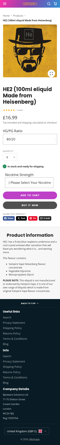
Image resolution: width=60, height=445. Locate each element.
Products (18, 15)
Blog (5, 344)
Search (7, 317)
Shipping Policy (12, 328)
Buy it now (30, 205)
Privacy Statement (14, 322)
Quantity (8, 151)
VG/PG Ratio (12, 130)
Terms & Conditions (15, 338)
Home (6, 15)
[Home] (30, 3)
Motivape (34, 439)
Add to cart (30, 195)
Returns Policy (11, 333)
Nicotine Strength (19, 174)
